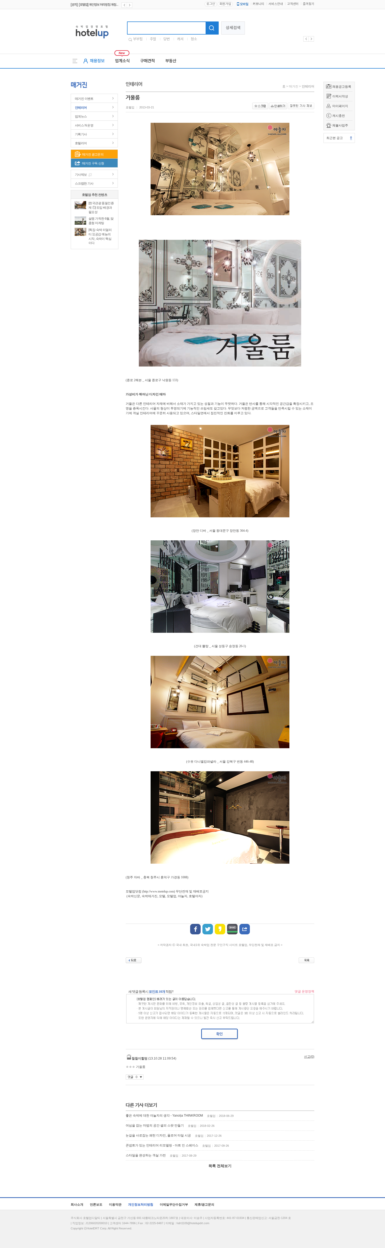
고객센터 (293, 4)
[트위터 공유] (207, 929)
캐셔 (180, 39)
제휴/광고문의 (204, 1204)
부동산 (170, 61)
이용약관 (115, 1204)
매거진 (293, 86)
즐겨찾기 (308, 4)
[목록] (306, 960)
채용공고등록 (341, 86)
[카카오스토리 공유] (220, 929)
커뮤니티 (258, 4)
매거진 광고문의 (92, 154)
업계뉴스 (81, 116)
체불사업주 (340, 125)
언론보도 (96, 1204)
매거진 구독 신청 (93, 163)
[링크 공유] (244, 929)
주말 (153, 39)
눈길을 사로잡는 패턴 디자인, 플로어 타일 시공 (158, 1135)
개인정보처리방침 (140, 1204)
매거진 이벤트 (84, 99)
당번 (166, 39)
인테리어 (81, 107)
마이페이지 (340, 106)
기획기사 (81, 134)
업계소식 (122, 61)
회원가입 (225, 4)
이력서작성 (340, 96)
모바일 (244, 4)
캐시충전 (338, 116)
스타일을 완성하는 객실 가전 (146, 1155)
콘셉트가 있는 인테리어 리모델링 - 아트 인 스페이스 (162, 1145)
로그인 (210, 4)
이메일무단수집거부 (174, 1204)
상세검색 (233, 28)
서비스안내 (275, 4)
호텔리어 (81, 143)
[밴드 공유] (232, 929)
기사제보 (81, 174)
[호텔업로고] (92, 39)
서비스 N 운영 (84, 125)
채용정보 (97, 61)
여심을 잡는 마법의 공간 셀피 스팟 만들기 (155, 1125)
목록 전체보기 (220, 1166)
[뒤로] (133, 960)
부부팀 (137, 39)
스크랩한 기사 (84, 183)
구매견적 (147, 61)
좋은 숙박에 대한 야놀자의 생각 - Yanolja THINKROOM (164, 1115)
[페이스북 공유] (195, 929)
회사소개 (77, 1204)
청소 (194, 39)
